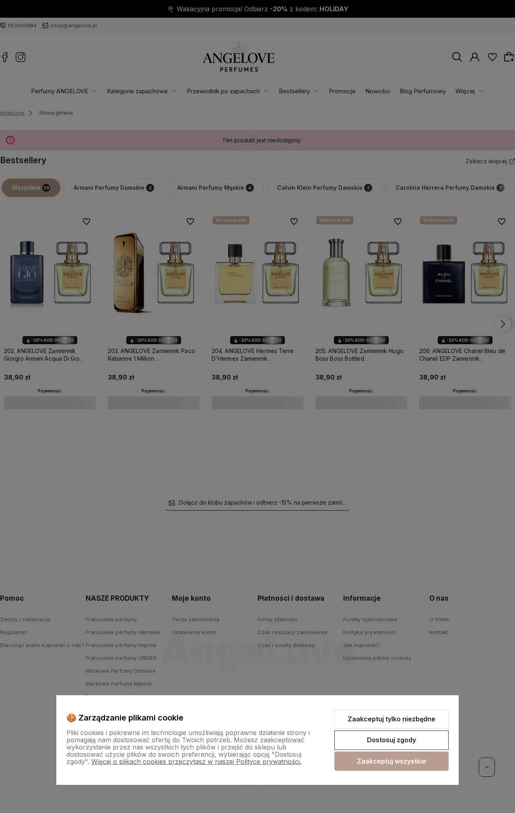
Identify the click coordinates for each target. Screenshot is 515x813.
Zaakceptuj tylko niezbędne (391, 719)
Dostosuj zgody (391, 740)
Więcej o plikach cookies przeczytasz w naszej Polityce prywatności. (196, 762)
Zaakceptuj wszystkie (391, 761)
